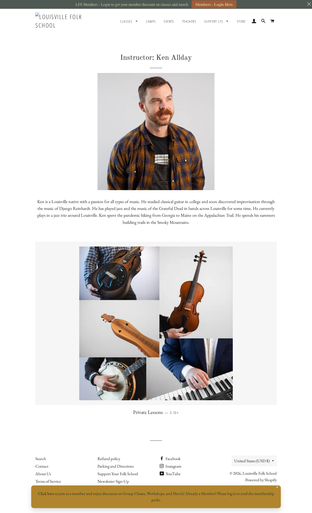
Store (241, 21)
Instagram (173, 466)
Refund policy (109, 458)
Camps (151, 21)
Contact (41, 466)
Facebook (173, 458)
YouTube (173, 473)
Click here (46, 493)
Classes (126, 21)
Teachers (189, 21)
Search (40, 458)
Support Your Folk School (118, 473)
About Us (43, 473)
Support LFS (214, 21)
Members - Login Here (214, 4)
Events (169, 21)
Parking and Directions (116, 466)
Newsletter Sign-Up (113, 481)
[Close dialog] (301, 382)
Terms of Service (48, 481)
